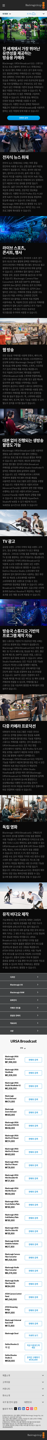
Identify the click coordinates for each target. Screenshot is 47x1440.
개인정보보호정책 (8, 1427)
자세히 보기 (33, 1335)
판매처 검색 (23, 118)
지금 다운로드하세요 (33, 1346)
